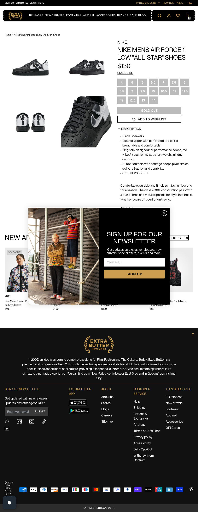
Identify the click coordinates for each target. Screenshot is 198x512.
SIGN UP (134, 274)
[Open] (9, 502)
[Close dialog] (164, 213)
